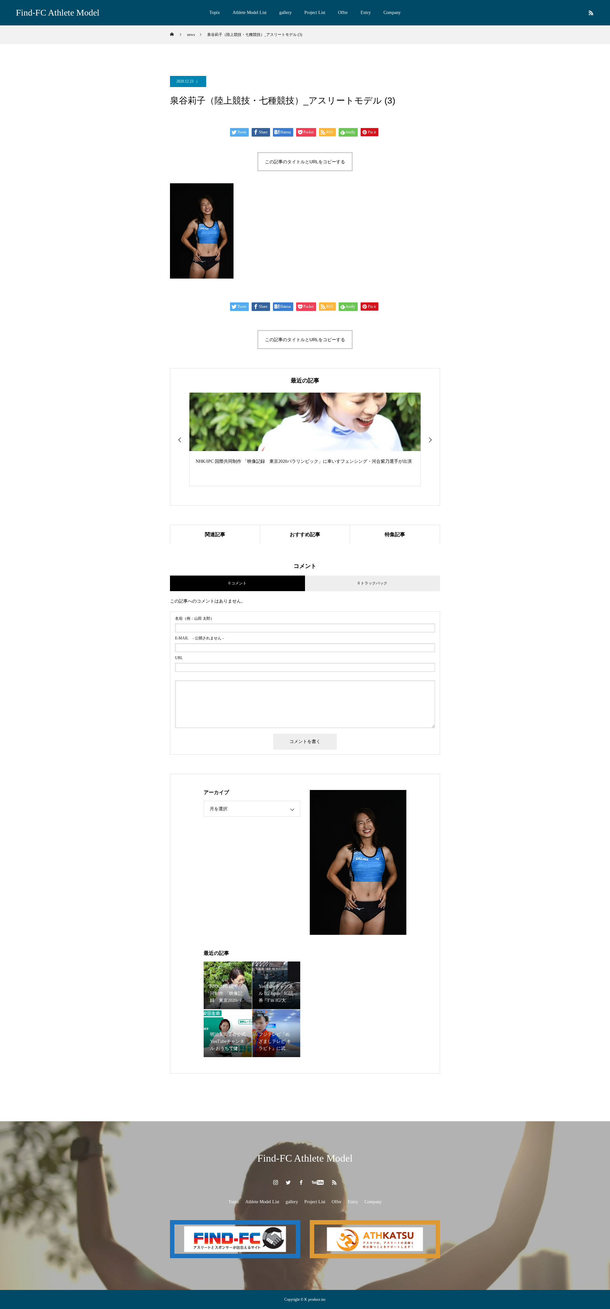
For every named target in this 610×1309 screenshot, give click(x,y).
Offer (343, 12)
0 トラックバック (372, 583)
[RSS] (591, 13)
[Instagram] (276, 1182)
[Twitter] (288, 1182)
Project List (314, 12)
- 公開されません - (199, 638)
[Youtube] (318, 1182)
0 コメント (237, 583)
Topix (214, 12)
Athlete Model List (250, 12)
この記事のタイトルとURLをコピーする (305, 161)
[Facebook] (301, 1182)
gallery (285, 12)
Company (392, 12)
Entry (366, 12)
